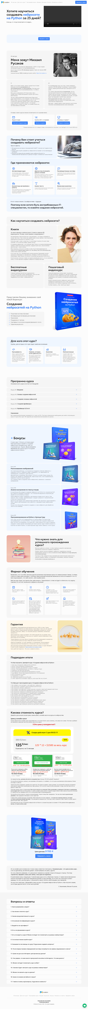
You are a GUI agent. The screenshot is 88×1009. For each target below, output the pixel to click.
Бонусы (49, 2)
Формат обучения (41, 2)
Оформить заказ (81, 2)
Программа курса (31, 2)
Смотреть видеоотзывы (20, 123)
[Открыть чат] (85, 1006)
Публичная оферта (44, 1002)
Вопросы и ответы (57, 2)
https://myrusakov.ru (41, 73)
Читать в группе (40, 123)
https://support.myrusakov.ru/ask (33, 647)
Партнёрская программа (44, 1000)
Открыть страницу (63, 123)
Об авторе (14, 2)
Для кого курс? (21, 2)
